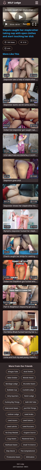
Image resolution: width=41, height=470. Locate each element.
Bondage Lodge (12, 384)
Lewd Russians (28, 426)
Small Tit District (29, 445)
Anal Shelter (28, 371)
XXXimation (30, 457)
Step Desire (10, 451)
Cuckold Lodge (28, 390)
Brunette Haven (29, 384)
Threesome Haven (13, 457)
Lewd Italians (28, 420)
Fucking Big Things (12, 402)
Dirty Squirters (12, 396)
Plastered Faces (28, 439)
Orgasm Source (30, 432)
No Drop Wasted (11, 432)
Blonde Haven (28, 378)
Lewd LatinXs (12, 426)
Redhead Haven (11, 445)
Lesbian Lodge (13, 414)
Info (8, 48)
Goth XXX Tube (30, 402)
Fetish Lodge (29, 396)
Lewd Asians (12, 420)
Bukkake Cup (12, 390)
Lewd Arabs (28, 414)
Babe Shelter (12, 378)
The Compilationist (28, 451)
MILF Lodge (14, 2)
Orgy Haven (11, 439)
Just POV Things (30, 408)
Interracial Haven (11, 408)
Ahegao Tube (13, 371)
